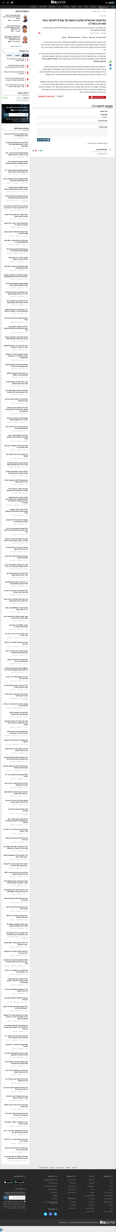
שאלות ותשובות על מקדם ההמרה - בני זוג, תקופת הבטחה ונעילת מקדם (16, 171)
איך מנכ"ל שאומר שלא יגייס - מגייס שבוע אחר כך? (17, 678)
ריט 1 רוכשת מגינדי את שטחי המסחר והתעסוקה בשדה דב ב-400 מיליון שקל (16, 310)
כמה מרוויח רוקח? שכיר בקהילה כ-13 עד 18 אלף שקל (16, 1080)
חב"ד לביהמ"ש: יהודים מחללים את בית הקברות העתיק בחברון (16, 686)
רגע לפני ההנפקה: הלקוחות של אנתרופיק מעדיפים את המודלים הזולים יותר (16, 328)
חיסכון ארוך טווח (23, 174)
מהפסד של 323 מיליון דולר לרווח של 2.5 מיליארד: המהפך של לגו (16, 801)
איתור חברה (54, 1199)
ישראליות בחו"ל (72, 1180)
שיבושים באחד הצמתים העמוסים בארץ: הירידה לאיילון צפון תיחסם (17, 464)
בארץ (26, 341)
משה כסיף (21, 985)
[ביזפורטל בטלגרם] (7, 2)
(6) (13, 31)
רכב (59, 7)
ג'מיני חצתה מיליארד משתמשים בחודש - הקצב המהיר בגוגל (15, 856)
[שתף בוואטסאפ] (110, 62)
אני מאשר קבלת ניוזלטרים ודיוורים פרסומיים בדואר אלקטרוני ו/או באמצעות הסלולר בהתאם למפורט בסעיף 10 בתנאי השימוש (17, 119)
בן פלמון (19, 227)
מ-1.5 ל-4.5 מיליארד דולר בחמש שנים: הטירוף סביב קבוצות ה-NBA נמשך (16, 890)
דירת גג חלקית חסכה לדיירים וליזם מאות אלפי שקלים (17, 916)
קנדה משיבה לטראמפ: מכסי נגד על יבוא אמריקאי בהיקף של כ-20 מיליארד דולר (16, 530)
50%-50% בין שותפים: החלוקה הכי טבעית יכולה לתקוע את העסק (17, 925)
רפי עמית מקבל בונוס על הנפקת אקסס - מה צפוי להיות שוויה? (16, 793)
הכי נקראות (24, 51)
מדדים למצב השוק (108, 1202)
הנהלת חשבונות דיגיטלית (50, 1186)
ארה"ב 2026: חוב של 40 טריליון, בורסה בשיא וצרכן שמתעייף (16, 135)
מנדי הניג (21, 341)
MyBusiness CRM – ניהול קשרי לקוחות (50, 1202)
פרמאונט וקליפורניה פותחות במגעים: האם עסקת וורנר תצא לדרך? (16, 365)
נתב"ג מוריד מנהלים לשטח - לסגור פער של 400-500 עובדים (16, 241)
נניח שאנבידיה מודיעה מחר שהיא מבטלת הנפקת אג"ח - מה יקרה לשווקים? (12, 38)
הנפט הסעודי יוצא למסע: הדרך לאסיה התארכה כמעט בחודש (16, 215)
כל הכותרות (105, 7)
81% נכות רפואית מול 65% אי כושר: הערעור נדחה (17, 908)
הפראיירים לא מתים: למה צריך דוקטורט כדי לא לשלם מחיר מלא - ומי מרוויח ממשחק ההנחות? (15, 1017)
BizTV (111, 1205)
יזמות (26, 928)
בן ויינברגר (16, 505)
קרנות (111, 1189)
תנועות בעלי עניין (108, 1199)
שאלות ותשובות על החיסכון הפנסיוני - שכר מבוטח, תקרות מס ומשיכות (16, 197)
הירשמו (112, 3)
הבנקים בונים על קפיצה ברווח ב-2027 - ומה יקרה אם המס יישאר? (16, 873)
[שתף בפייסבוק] (110, 65)
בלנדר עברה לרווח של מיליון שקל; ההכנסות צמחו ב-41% (17, 660)
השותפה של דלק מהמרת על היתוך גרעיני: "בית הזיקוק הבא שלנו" (17, 419)
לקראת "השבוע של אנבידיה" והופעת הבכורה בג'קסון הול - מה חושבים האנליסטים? (17, 356)
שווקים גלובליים (108, 1196)
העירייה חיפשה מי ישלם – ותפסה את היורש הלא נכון (16, 1123)
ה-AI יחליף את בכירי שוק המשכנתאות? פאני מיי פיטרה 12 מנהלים (16, 346)
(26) (11, 41)
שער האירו (91, 1202)
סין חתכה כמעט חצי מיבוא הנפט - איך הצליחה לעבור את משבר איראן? (16, 1037)
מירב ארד (15, 174)
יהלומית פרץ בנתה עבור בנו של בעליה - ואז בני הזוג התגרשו (16, 695)
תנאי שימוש (60, 1168)
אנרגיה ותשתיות (96, 11)
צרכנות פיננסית (24, 253)
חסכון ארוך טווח (108, 1192)
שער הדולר (43, 7)
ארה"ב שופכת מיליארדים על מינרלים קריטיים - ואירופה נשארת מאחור (16, 293)
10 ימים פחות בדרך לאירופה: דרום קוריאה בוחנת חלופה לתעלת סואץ (17, 302)
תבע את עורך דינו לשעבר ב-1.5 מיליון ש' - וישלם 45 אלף (16, 971)
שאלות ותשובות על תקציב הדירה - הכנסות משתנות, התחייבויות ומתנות (17, 162)
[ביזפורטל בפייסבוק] (3, 2)
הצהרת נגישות (90, 1211)
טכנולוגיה (66, 7)
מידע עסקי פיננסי (52, 1189)
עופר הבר (17, 31)
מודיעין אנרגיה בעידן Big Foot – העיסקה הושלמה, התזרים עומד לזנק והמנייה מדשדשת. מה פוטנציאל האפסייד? (17, 500)
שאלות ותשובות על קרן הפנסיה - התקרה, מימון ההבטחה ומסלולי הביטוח (16, 188)
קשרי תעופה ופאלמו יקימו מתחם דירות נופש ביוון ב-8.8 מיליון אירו (16, 617)
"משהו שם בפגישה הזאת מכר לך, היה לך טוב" (16, 775)
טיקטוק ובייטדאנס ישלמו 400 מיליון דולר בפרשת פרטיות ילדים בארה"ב (16, 391)
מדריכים (25, 966)
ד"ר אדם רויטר (16, 20)
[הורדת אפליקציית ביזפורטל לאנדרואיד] (19, 1183)
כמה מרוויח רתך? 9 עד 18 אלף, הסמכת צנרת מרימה (16, 1106)
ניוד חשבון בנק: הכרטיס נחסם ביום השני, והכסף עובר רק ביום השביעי (17, 933)
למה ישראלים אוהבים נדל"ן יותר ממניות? (18, 810)
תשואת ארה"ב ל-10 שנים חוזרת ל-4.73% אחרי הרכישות (18, 258)
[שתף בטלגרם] (110, 68)
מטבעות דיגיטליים (108, 1211)
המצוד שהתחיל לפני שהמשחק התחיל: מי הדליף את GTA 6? (16, 481)
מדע (27, 1031)
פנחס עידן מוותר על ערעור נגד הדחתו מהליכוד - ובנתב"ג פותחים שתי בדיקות (16, 540)
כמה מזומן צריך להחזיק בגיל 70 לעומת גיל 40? (16, 741)
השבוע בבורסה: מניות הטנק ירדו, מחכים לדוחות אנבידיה (15, 705)
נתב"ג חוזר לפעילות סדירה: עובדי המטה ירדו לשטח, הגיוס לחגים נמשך (16, 600)
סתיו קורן (103, 33)
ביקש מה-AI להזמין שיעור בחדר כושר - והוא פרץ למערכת (16, 557)
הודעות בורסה (90, 1186)
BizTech (25, 236)
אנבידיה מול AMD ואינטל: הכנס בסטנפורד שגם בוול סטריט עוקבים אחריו (17, 437)
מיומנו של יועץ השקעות (21, 813)
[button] (1, 1230)
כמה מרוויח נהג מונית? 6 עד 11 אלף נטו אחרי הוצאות (15, 830)
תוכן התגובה (103, 127)
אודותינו (68, 1168)
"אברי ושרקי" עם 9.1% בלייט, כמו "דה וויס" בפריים (16, 634)
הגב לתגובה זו (101, 153)
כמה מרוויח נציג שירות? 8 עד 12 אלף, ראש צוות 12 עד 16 (16, 1149)
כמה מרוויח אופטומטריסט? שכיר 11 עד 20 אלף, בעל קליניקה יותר (16, 1131)
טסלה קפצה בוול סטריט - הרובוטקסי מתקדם (17, 1045)
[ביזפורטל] (58, 2)
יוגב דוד (12, 813)
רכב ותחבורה (24, 244)
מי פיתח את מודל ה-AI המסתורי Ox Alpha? (17, 455)
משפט (74, 7)
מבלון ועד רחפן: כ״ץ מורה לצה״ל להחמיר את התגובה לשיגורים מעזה (17, 490)
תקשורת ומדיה (24, 638)
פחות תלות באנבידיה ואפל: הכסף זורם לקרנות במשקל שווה (16, 267)
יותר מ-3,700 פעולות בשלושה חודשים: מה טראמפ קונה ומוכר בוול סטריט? (16, 758)
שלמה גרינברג (16, 42)
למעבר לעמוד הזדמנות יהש (22, 100)
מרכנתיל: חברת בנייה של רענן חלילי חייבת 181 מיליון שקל (17, 548)
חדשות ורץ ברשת (89, 1208)
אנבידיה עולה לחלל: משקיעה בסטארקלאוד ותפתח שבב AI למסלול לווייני (16, 511)
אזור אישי (91, 1183)
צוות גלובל (21, 138)
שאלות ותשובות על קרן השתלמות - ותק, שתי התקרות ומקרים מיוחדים (15, 180)
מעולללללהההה (101, 150)
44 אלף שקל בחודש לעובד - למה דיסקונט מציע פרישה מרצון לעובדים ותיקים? (17, 820)
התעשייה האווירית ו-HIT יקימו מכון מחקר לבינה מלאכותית (17, 521)
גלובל (86, 7)
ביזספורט (25, 885)
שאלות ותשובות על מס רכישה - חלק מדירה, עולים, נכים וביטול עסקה (17, 154)
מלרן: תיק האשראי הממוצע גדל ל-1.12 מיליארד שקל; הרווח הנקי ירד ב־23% (16, 565)
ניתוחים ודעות (22, 11)
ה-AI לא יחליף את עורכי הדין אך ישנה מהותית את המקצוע (16, 784)
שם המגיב (103, 115)
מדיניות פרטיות (43, 1168)
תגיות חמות (91, 1180)
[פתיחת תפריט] (109, 2)
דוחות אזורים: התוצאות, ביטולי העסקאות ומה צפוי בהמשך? (18, 713)
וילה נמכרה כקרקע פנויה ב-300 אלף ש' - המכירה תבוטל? (16, 943)
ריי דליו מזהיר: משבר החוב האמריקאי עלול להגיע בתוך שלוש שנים (16, 583)
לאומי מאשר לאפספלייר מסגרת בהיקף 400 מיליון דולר (16, 233)
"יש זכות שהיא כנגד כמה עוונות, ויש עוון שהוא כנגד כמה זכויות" (15, 767)
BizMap (55, 1196)
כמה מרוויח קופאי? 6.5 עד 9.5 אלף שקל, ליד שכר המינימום (17, 1097)
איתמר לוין (20, 551)
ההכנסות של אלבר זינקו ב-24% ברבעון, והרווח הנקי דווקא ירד (16, 224)
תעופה (26, 850)
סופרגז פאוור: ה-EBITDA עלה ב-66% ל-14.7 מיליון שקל (17, 609)
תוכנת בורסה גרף (52, 1183)
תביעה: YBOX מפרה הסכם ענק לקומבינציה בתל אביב (18, 626)
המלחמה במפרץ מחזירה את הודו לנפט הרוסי (16, 319)
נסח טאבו (73, 1202)
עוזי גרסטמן (20, 157)
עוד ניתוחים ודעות (15, 46)
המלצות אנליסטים (89, 1196)
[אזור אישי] (106, 2)
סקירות (92, 1189)
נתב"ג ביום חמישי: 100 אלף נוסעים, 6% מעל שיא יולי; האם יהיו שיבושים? (15, 847)
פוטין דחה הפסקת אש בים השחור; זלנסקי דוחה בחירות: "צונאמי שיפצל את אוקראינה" (16, 409)
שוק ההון (93, 7)
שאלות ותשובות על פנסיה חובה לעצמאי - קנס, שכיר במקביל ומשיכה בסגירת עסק (15, 961)
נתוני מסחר (52, 7)
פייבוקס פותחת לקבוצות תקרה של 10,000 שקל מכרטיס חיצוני (17, 250)
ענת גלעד (16, 253)
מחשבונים (34, 7)
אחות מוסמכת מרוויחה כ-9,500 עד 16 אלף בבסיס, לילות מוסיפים (16, 1062)
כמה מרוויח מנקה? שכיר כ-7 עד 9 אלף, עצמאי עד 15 (16, 1140)
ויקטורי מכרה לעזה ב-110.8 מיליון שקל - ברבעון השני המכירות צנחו (16, 865)
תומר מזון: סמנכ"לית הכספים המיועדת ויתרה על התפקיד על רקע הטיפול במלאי (16, 723)
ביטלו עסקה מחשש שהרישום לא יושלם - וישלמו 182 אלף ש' (15, 1007)
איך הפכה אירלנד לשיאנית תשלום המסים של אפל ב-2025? (17, 374)
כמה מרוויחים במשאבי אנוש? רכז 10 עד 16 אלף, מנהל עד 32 (15, 1088)
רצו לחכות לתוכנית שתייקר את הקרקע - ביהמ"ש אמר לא (15, 952)
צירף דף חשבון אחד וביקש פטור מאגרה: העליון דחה (15, 899)
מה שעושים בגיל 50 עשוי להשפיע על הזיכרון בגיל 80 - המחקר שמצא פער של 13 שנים (15, 1027)
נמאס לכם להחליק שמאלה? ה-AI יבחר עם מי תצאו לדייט (16, 446)
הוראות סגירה (90, 1205)
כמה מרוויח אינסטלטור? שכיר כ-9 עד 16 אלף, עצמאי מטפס (16, 1071)
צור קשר (52, 1168)
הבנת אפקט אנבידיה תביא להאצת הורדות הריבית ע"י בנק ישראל (11, 17)
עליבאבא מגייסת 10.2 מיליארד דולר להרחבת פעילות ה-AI (17, 427)
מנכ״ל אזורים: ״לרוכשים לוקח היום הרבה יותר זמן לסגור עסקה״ (17, 574)
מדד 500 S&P (72, 1189)
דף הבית (74, 1168)
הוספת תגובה (98, 97)
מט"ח (111, 1186)
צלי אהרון (19, 569)
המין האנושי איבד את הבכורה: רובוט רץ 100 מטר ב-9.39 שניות (16, 591)
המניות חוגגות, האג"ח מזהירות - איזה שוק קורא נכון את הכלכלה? (17, 652)
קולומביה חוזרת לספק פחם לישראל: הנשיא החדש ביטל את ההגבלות (17, 472)
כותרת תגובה (102, 121)
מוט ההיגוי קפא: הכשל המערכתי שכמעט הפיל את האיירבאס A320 (12, 27)
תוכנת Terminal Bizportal (50, 1180)
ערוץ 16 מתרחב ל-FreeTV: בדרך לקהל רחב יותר (16, 643)
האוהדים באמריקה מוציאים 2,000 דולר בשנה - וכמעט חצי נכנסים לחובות (16, 882)
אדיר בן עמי (20, 210)
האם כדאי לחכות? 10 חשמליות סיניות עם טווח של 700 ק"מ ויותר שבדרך (16, 1157)
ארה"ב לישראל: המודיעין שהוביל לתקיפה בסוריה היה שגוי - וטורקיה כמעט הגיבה (17, 980)
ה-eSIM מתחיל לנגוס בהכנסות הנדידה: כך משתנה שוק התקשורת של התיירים (16, 669)
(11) (11, 20)
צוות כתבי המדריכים (12, 200)
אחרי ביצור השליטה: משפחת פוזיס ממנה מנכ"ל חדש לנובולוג (17, 383)
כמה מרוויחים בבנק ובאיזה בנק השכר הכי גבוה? (16, 839)
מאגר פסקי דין (53, 1192)
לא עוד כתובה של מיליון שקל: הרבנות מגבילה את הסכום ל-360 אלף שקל (16, 338)
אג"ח (111, 1183)
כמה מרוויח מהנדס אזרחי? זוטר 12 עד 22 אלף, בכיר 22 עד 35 (16, 1114)
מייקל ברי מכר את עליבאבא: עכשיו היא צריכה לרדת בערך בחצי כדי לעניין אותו (16, 207)
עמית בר (21, 165)
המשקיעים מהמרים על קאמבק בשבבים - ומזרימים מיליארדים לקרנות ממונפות (16, 276)
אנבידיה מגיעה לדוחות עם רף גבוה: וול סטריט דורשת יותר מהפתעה (16, 1054)
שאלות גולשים (24, 744)
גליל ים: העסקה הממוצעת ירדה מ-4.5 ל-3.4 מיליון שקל (16, 990)
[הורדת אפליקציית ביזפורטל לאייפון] (8, 1183)
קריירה (26, 833)
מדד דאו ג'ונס (72, 1186)
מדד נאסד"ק (72, 1183)
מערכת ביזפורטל (17, 708)
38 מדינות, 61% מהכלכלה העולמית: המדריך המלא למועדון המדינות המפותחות (17, 144)
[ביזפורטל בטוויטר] (45, 1214)
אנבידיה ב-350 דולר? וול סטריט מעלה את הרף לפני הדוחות (16, 749)
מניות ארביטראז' (71, 1192)
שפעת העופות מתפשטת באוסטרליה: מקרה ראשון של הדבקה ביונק (16, 284)
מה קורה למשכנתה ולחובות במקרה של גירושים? (16, 999)
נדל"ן (80, 7)
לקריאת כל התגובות (46, 96)
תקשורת (92, 1192)
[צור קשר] (12, 2)
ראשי (112, 7)
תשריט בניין (73, 1205)
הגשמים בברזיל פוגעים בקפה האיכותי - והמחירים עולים (16, 400)
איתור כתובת (72, 1208)
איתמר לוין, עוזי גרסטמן (16, 698)
